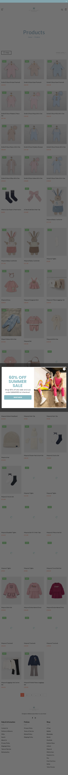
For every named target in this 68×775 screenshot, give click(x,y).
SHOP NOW (18, 397)
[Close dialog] (64, 369)
